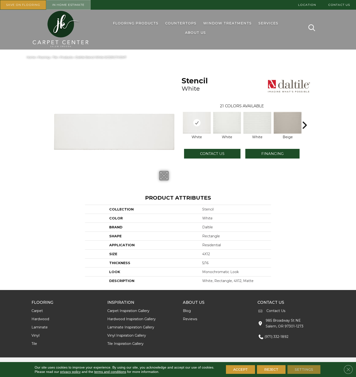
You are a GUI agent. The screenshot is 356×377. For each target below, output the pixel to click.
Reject (271, 369)
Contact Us (212, 153)
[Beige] (287, 123)
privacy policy (70, 372)
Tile (55, 57)
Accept (240, 369)
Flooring (44, 57)
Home (31, 57)
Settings (304, 369)
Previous (179, 118)
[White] (197, 123)
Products (66, 57)
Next (304, 118)
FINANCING (272, 153)
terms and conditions (110, 372)
